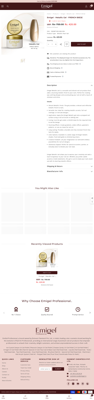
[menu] (2, 6)
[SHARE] (61, 44)
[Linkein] (82, 383)
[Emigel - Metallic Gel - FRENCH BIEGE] (47, 259)
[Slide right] (90, 313)
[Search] (8, 6)
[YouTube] (77, 383)
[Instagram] (73, 383)
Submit (58, 369)
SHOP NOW (59, 1)
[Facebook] (68, 383)
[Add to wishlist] (66, 44)
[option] (22, 33)
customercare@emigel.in (78, 376)
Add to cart (82, 44)
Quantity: (50, 40)
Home (49, 14)
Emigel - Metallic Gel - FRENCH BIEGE (47, 276)
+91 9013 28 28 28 (76, 373)
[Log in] (86, 6)
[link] (12, 224)
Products (56, 14)
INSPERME (52, 392)
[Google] (87, 383)
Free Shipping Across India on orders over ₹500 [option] (47, 1)
